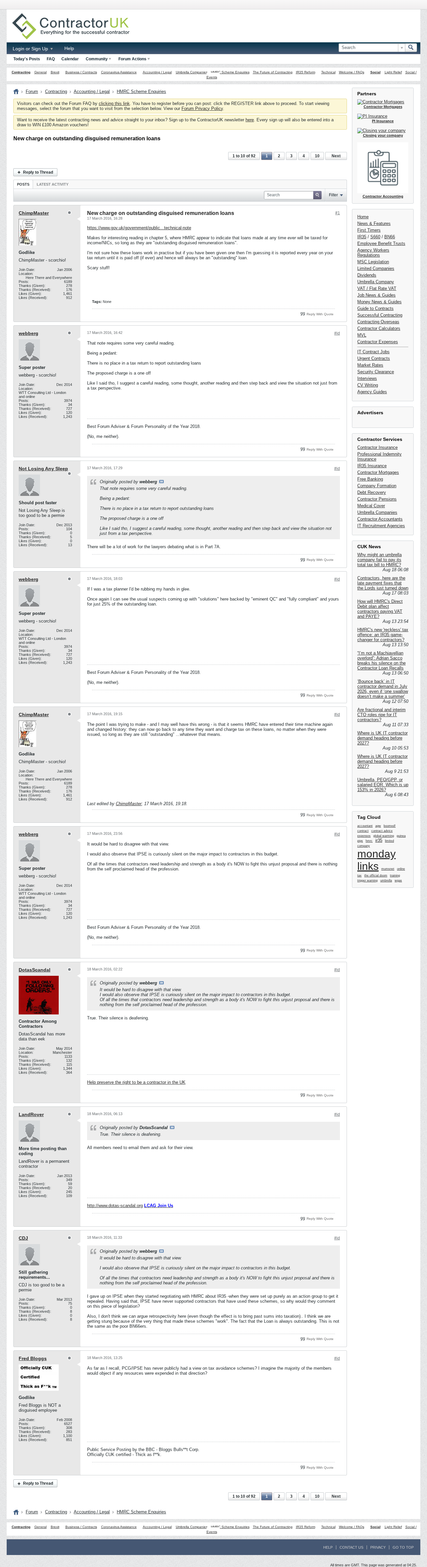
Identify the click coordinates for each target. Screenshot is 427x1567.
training (395, 875)
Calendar (70, 59)
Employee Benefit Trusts (381, 243)
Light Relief (393, 72)
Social (375, 72)
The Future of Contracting (273, 72)
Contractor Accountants (380, 519)
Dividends (366, 275)
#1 (337, 213)
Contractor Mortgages (378, 472)
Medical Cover (371, 505)
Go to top (403, 1547)
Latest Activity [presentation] (52, 184)
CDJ (23, 1238)
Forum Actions (132, 59)
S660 (375, 236)
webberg (28, 333)
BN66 (389, 236)
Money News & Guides (379, 301)
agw (378, 825)
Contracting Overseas (378, 321)
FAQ (51, 59)
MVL (361, 335)
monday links (376, 860)
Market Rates (370, 365)
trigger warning (367, 880)
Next (336, 156)
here (250, 119)
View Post (161, 481)
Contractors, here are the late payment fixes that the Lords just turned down (382, 583)
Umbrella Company (375, 281)
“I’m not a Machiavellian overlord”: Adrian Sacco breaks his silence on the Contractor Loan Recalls (381, 661)
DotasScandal (34, 969)
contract (363, 830)
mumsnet (387, 868)
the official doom (375, 875)
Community (97, 59)
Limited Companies (375, 268)
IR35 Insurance (372, 465)
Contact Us (351, 1547)
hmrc (369, 840)
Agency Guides (372, 391)
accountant (365, 825)
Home (363, 216)
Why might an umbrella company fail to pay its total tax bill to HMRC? (379, 559)
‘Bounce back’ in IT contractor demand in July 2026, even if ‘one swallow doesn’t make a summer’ (382, 689)
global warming (383, 835)
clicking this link (114, 103)
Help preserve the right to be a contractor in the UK (136, 1082)
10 (317, 156)
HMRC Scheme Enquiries (230, 72)
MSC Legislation (373, 261)
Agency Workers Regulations (373, 253)
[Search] (411, 47)
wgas (398, 880)
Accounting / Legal (157, 72)
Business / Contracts (81, 72)
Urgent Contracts (373, 358)
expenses (364, 835)
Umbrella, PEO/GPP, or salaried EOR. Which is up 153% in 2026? (382, 784)
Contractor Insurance (377, 447)
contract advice (382, 830)
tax (359, 875)
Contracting (21, 72)
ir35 (378, 840)
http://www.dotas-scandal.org (115, 1205)
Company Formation (376, 485)
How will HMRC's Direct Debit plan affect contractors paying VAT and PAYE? (380, 609)
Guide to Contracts (375, 308)
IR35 (361, 236)
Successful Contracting (379, 315)
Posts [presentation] (23, 184)
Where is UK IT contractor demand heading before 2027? (382, 738)
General (40, 72)
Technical (328, 72)
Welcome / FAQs (351, 72)
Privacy (378, 1547)
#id (337, 333)
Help (69, 48)
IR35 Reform (305, 72)
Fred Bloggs (33, 1358)
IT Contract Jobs (373, 351)
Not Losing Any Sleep (43, 468)
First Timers (369, 230)
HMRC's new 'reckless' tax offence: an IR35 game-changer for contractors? (382, 634)
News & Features (374, 223)
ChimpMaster (34, 213)
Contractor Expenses (377, 341)
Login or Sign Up (31, 48)
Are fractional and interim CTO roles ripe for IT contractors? (381, 714)
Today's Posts (26, 59)
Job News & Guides (376, 295)
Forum (32, 91)
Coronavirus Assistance (119, 72)
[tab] (23, 184)
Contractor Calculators (378, 328)
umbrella (386, 880)
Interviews (367, 378)
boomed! (390, 825)
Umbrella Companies (191, 72)
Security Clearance (375, 371)
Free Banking (370, 479)
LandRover (31, 1114)
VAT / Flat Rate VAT (376, 288)
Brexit (55, 72)
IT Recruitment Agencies (381, 525)
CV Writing (367, 385)
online (401, 868)
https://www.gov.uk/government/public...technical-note (139, 227)
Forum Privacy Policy (202, 108)
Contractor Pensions (377, 499)
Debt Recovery (371, 492)
